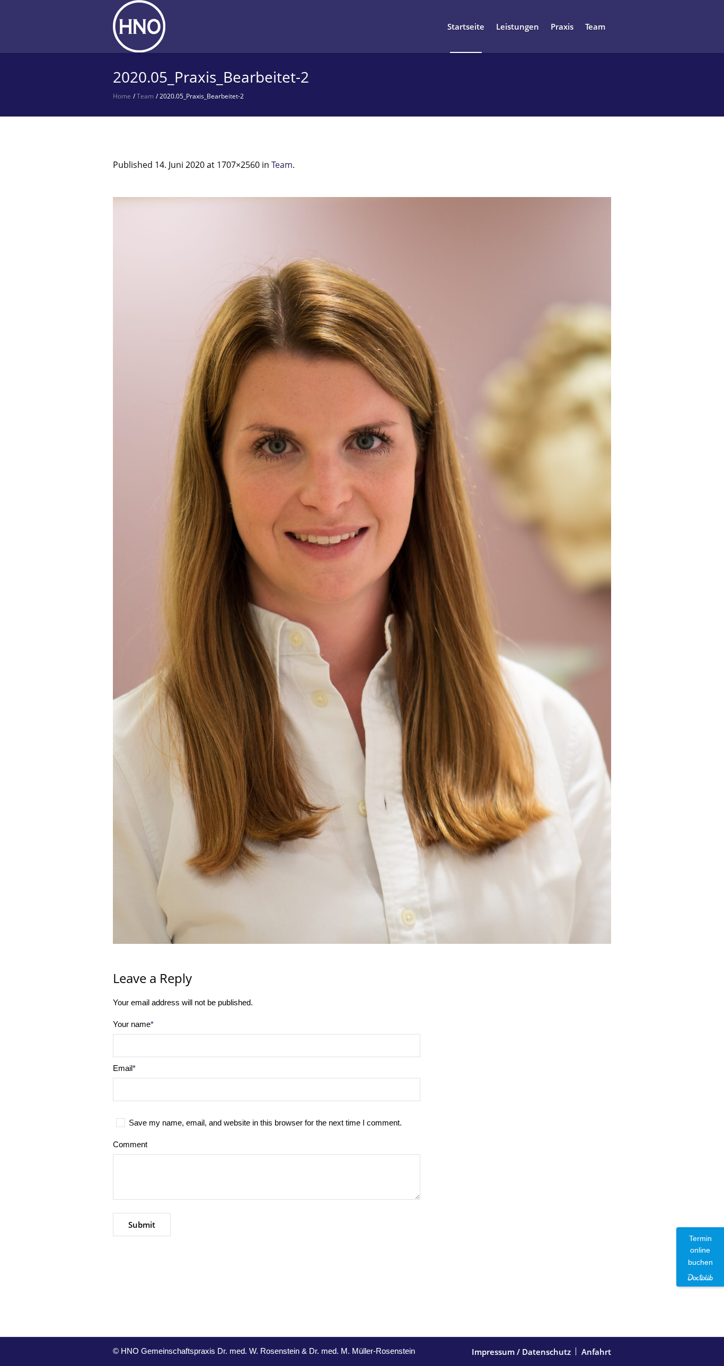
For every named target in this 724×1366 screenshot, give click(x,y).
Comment (130, 1144)
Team (145, 96)
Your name (133, 1024)
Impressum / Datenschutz (521, 1351)
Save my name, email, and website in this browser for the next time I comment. (265, 1122)
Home (122, 96)
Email (124, 1068)
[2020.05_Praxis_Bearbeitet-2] (362, 570)
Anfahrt (596, 1351)
